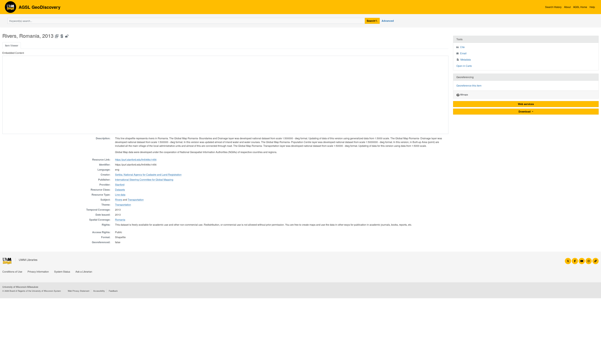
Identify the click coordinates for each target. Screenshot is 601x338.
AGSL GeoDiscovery (10, 8)
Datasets (120, 189)
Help (592, 7)
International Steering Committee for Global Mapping (144, 179)
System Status (62, 271)
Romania (120, 219)
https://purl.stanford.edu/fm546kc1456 (136, 159)
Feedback (113, 290)
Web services (526, 104)
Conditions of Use (12, 271)
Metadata (465, 59)
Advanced (388, 21)
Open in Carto (464, 66)
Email (463, 53)
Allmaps (464, 94)
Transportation (136, 199)
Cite (462, 47)
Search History (553, 7)
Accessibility (99, 290)
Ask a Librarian (83, 271)
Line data (120, 194)
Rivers (118, 199)
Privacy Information (38, 271)
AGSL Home (580, 7)
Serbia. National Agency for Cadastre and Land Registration (148, 174)
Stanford (119, 184)
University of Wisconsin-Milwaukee (20, 286)
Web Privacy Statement (78, 290)
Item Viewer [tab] (11, 45)
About (567, 7)
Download (525, 111)
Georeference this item (468, 85)
